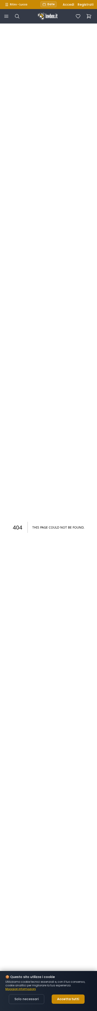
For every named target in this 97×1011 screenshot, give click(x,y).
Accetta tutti (68, 999)
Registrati (85, 4)
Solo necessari (26, 999)
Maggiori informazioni (20, 989)
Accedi (68, 4)
